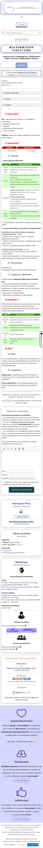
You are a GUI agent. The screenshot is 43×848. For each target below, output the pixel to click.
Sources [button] (7, 99)
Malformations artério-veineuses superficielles (18, 595)
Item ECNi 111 (6, 85)
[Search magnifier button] (3, 32)
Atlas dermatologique (10, 626)
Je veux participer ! (21, 781)
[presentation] (4, 448)
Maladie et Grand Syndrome (27, 72)
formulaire (8, 401)
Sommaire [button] (8, 105)
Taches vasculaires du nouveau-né (14, 587)
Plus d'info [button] (21, 845)
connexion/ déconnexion (22, 506)
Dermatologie (15, 542)
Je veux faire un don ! (21, 819)
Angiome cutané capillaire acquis (13, 552)
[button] (21, 25)
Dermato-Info (7, 647)
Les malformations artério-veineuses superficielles (19, 599)
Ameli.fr (5, 649)
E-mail (4, 475)
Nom (4, 471)
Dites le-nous (21, 663)
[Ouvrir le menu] (21, 17)
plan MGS (19, 83)
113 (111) (19, 544)
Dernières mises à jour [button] (12, 93)
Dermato (4, 80)
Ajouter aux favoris (22, 516)
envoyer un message (28, 834)
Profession (5, 478)
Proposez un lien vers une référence (19, 668)
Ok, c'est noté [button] (32, 844)
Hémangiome (7, 293)
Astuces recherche (21, 39)
